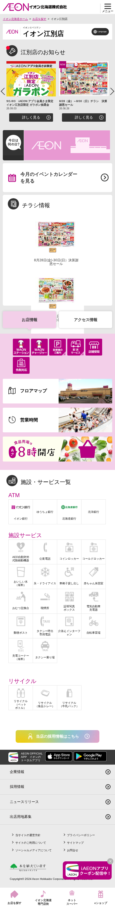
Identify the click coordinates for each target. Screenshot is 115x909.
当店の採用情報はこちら (57, 736)
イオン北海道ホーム (15, 18)
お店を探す (39, 18)
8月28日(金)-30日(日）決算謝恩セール (56, 262)
